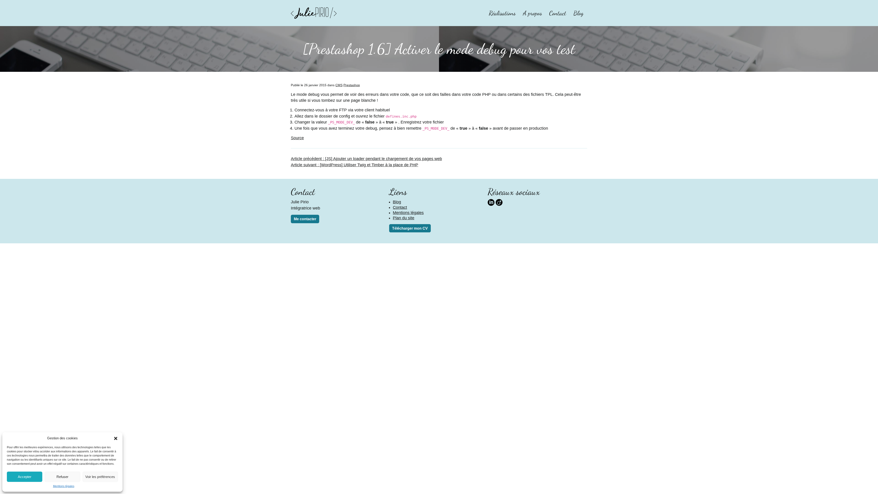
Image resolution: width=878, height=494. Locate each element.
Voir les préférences (100, 477)
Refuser (62, 477)
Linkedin (491, 202)
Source (297, 138)
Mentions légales (63, 486)
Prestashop (351, 85)
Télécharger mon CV (410, 228)
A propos (532, 13)
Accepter (24, 477)
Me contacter (305, 219)
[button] (115, 438)
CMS (339, 85)
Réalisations (502, 13)
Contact (557, 13)
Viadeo (499, 202)
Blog (578, 13)
